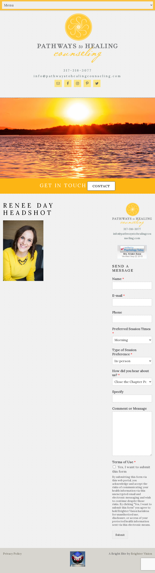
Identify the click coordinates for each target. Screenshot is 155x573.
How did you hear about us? (130, 373)
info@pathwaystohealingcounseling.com (77, 76)
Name (118, 279)
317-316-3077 (77, 70)
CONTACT (101, 186)
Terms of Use (124, 462)
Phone (117, 312)
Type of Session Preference (124, 352)
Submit (120, 535)
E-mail (118, 295)
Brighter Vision (141, 553)
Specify (117, 392)
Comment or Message (129, 408)
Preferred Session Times (131, 331)
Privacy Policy (12, 553)
